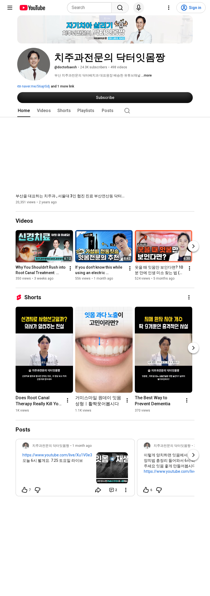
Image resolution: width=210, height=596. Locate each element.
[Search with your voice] (138, 7)
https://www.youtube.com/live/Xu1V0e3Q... (59, 455)
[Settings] (168, 7)
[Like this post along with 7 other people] (24, 490)
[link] (75, 469)
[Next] (193, 246)
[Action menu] (125, 490)
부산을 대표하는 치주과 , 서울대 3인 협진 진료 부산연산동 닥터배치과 (70, 196)
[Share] (98, 490)
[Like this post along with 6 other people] (146, 490)
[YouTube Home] (32, 7)
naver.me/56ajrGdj (35, 86)
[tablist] (105, 110)
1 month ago (82, 446)
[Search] (120, 7)
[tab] (23, 110)
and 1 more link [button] (62, 86)
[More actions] (70, 268)
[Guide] (10, 7)
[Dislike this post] (37, 490)
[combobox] (91, 7)
